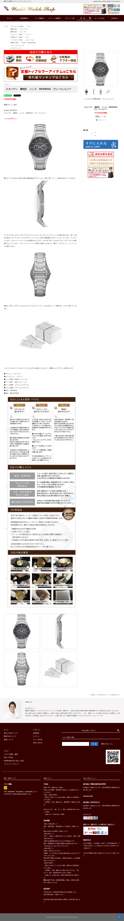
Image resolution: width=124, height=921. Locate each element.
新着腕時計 (24, 18)
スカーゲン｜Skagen (17, 26)
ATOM (10, 757)
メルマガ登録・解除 (11, 754)
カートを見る (100, 18)
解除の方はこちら (107, 744)
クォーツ (28, 34)
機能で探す (14, 29)
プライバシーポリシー (11, 764)
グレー (27, 37)
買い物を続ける (114, 694)
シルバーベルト (30, 40)
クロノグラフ (24, 29)
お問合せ (114, 18)
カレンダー (23, 32)
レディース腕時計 (54, 18)
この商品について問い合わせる (98, 694)
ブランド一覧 (69, 18)
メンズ (28, 26)
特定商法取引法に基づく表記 (14, 761)
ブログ (6, 751)
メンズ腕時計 (39, 18)
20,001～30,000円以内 (28, 42)
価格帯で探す (15, 42)
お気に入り (102, 120)
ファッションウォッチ (17, 45)
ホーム (9, 18)
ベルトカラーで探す (17, 40)
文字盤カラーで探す (17, 37)
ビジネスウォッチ (16, 48)
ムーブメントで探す (17, 34)
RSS (5, 757)
